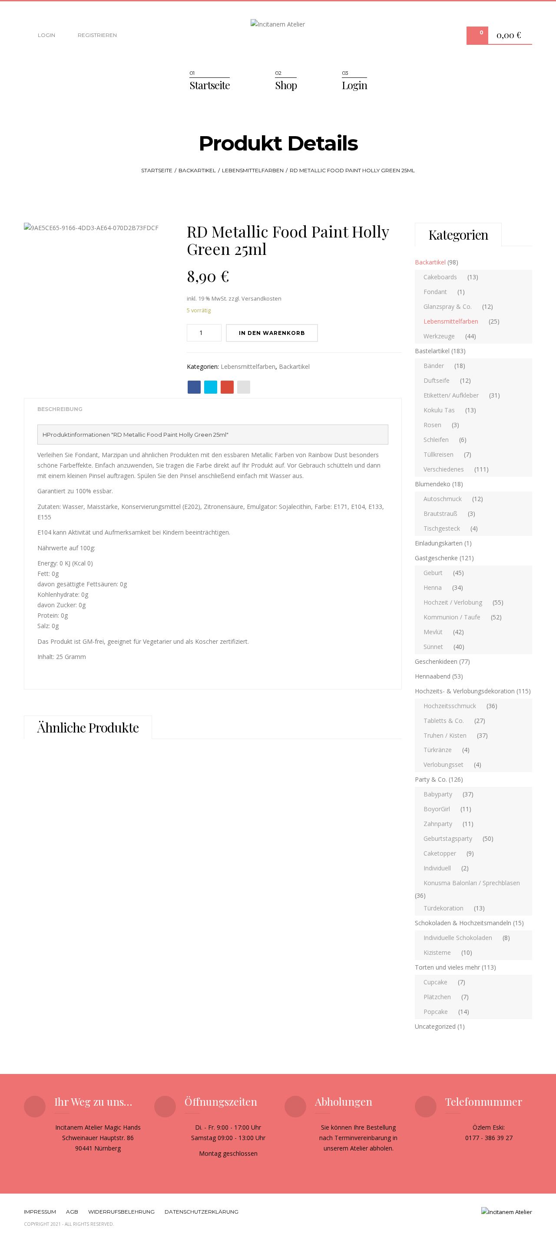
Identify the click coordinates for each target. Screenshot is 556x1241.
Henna (433, 587)
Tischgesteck (442, 528)
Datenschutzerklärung (201, 1211)
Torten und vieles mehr (447, 967)
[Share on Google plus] (227, 387)
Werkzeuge (439, 336)
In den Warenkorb (272, 333)
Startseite (209, 85)
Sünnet (433, 646)
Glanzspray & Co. (448, 306)
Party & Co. (431, 779)
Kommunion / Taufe (452, 617)
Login (45, 35)
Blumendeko (432, 484)
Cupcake (435, 982)
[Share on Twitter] (210, 387)
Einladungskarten (439, 543)
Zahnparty (438, 824)
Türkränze (438, 750)
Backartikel (197, 170)
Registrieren (96, 35)
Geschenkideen (436, 661)
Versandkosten (261, 298)
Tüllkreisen (438, 454)
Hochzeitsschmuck (450, 706)
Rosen (432, 425)
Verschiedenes (444, 469)
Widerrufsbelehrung (121, 1211)
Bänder (434, 365)
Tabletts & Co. (444, 720)
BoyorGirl (437, 809)
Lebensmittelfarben (253, 170)
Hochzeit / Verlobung (453, 602)
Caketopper (440, 853)
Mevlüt (433, 632)
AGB (72, 1211)
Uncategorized (435, 1026)
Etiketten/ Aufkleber (451, 395)
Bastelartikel (432, 351)
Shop (286, 85)
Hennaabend (432, 676)
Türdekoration (443, 908)
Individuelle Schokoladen (458, 937)
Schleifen (436, 439)
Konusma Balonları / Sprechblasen (472, 883)
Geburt (433, 573)
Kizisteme (437, 952)
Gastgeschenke (436, 558)
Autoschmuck (443, 499)
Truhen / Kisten (445, 735)
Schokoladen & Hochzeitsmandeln (463, 923)
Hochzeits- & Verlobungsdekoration (465, 691)
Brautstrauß (440, 513)
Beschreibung (60, 409)
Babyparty (438, 794)
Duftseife (437, 380)
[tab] (60, 409)
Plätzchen (437, 997)
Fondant (435, 292)
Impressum (40, 1211)
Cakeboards (440, 277)
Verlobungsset (443, 764)
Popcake (436, 1011)
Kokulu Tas (439, 410)
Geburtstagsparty (448, 838)
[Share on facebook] (194, 387)
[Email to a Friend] (243, 387)
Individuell (437, 868)
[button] (511, 36)
